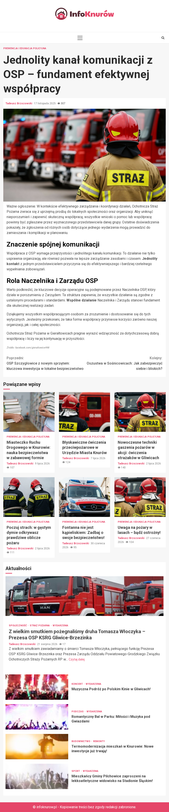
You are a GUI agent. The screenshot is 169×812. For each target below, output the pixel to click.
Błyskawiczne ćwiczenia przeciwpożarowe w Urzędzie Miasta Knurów (84, 412)
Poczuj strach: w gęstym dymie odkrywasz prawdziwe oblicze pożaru (29, 497)
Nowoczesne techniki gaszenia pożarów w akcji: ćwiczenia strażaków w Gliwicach (140, 412)
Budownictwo (81, 741)
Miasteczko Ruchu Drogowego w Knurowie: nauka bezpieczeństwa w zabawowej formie (29, 412)
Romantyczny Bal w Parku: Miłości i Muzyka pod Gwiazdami (37, 717)
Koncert (77, 684)
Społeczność (18, 625)
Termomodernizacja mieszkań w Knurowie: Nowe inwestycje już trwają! (37, 746)
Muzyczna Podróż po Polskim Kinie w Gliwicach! (37, 687)
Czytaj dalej (77, 659)
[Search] (163, 38)
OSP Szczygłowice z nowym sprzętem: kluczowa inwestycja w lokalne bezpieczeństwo (45, 363)
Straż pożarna (40, 625)
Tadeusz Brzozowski (19, 103)
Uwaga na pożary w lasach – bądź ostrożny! (140, 497)
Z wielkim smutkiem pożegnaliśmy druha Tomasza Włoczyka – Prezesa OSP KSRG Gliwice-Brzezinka (84, 596)
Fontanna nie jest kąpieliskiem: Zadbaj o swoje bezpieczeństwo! (84, 497)
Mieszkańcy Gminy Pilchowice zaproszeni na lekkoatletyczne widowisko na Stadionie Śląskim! (37, 776)
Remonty (99, 741)
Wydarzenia (60, 625)
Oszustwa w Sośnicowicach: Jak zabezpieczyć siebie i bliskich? (124, 363)
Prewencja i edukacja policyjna (24, 48)
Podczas (78, 711)
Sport (76, 771)
